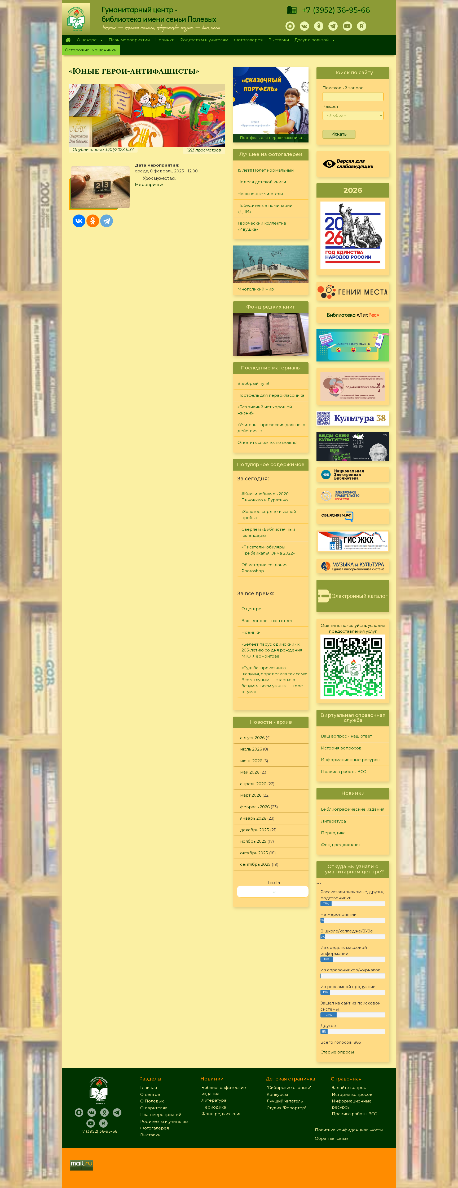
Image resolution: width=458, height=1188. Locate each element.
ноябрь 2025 (253, 841)
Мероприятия (150, 184)
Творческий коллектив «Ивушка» (261, 226)
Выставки (278, 39)
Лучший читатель (285, 1101)
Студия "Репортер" (286, 1107)
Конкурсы (277, 1094)
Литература (333, 821)
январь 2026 (253, 818)
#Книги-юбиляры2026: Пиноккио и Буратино (265, 496)
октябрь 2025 (254, 852)
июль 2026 (251, 749)
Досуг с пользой (310, 40)
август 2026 (252, 737)
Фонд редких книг (341, 844)
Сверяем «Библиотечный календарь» (268, 532)
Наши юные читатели (260, 193)
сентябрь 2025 (255, 864)
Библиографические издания (352, 809)
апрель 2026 (253, 783)
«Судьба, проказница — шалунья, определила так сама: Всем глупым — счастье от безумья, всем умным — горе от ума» (274, 679)
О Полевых (152, 1101)
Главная (68, 40)
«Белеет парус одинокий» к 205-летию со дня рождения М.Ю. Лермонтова (271, 650)
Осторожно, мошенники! (91, 49)
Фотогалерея (248, 39)
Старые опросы (337, 1052)
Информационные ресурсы (350, 759)
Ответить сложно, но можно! (267, 442)
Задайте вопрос (349, 1087)
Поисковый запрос (343, 87)
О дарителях (153, 1107)
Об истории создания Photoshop (264, 567)
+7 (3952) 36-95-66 (336, 10)
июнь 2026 (251, 760)
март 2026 (250, 795)
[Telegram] (106, 221)
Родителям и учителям (204, 39)
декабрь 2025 (254, 829)
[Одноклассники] (92, 221)
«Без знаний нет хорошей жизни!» (264, 410)
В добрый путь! (253, 383)
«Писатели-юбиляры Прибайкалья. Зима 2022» (268, 550)
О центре (85, 40)
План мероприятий (129, 39)
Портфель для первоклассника (270, 395)
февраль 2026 (255, 806)
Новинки (164, 39)
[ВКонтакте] (79, 221)
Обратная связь (331, 1138)
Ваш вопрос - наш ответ (267, 620)
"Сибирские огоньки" (289, 1087)
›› (274, 891)
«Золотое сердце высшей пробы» (268, 514)
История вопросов (341, 748)
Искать (339, 134)
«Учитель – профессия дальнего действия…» (271, 427)
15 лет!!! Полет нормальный (265, 170)
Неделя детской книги (261, 181)
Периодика (333, 832)
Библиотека (353, 314)
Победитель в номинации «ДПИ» (264, 208)
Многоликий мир (255, 289)
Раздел (330, 106)
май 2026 (249, 772)
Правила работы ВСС (343, 771)
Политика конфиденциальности (349, 1129)
